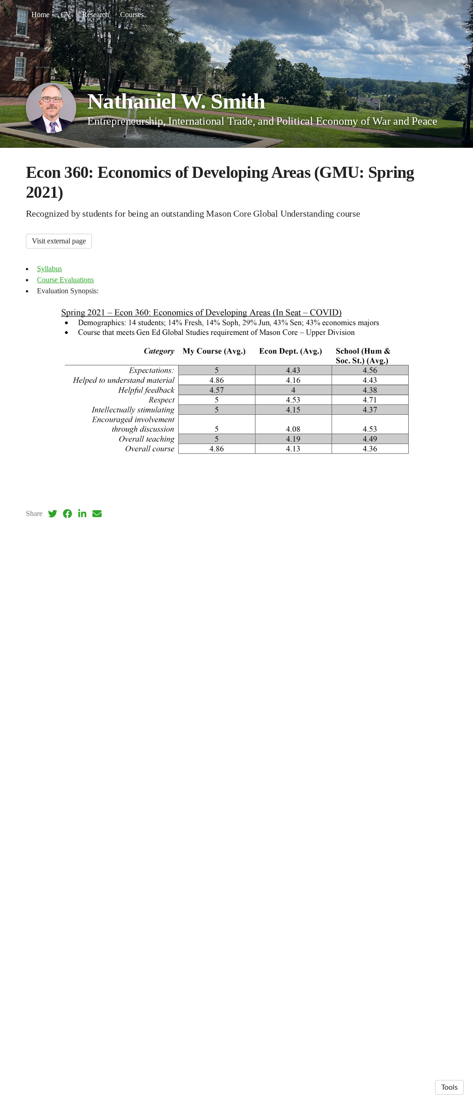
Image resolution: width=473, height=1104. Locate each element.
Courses (132, 14)
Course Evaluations (65, 280)
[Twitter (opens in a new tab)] (52, 513)
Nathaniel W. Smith (176, 101)
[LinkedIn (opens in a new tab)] (82, 513)
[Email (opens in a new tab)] (97, 513)
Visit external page (59, 241)
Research (95, 14)
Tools (449, 1087)
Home (40, 14)
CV (66, 14)
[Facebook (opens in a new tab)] (67, 513)
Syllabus (49, 269)
